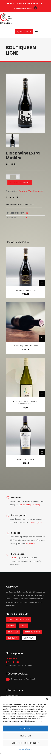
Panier (29, 8)
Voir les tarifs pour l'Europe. (30, 505)
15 (27, 218)
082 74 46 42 (25, 32)
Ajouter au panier (19, 182)
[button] (47, 699)
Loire (23, 626)
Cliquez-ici (14, 558)
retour (34, 522)
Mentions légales (25, 749)
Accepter (25, 728)
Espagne (23, 191)
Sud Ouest (13, 638)
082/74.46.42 (12, 658)
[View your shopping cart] (35, 8)
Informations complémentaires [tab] (20, 205)
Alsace (11, 626)
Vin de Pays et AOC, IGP (18, 620)
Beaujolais (13, 632)
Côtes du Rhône (32, 632)
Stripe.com (30, 543)
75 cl (28, 213)
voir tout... (29, 638)
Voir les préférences (25, 743)
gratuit (39, 522)
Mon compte (19, 8)
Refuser (25, 735)
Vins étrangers (35, 191)
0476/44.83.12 (12, 662)
